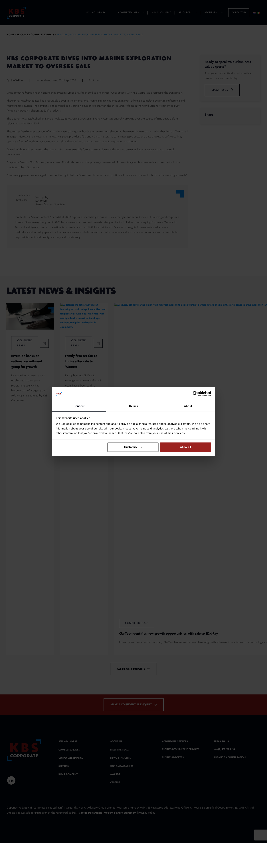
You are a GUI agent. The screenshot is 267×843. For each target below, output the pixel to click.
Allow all (185, 447)
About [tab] (188, 406)
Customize (131, 447)
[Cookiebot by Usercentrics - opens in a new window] (195, 394)
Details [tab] (133, 406)
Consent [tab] (79, 406)
